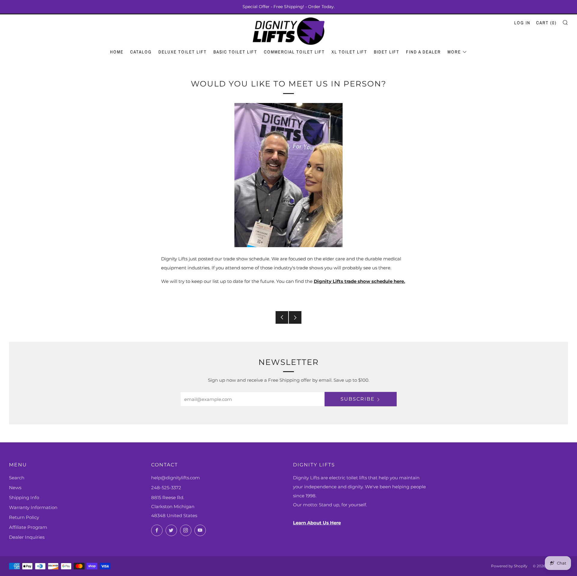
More (454, 52)
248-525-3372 (166, 487)
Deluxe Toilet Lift (182, 52)
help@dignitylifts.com (175, 478)
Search (16, 478)
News (15, 487)
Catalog (141, 52)
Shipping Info (24, 497)
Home (117, 52)
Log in (522, 23)
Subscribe (357, 399)
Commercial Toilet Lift (294, 52)
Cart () (546, 23)
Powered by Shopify (509, 566)
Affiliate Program (28, 527)
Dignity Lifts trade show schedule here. (359, 281)
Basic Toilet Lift (235, 52)
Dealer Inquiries (26, 537)
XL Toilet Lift (349, 52)
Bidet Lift (386, 52)
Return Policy (24, 517)
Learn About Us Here (317, 523)
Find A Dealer (423, 52)
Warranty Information (33, 507)
